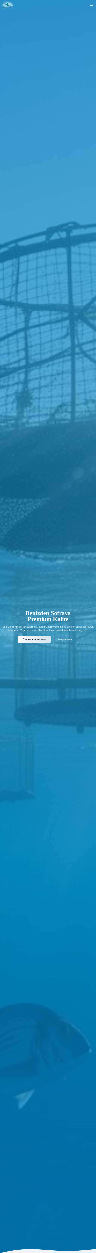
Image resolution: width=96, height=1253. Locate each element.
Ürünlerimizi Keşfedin (34, 639)
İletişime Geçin (65, 639)
